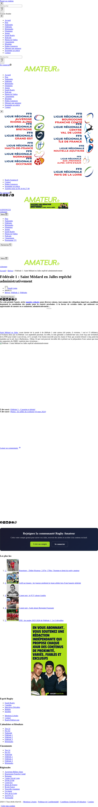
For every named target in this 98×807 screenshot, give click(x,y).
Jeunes (7, 229)
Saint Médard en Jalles (9, 332)
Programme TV (11, 240)
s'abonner (3, 212)
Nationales (9, 221)
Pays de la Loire (11, 793)
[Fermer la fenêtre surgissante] (1, 111)
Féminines (9, 227)
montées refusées (33, 302)
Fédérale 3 (9, 739)
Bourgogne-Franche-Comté (15, 774)
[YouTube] (12, 196)
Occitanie (8, 791)
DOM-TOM (9, 780)
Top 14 (7, 729)
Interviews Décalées (12, 707)
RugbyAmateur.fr (11, 180)
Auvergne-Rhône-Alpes (14, 772)
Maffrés (8, 709)
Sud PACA (9, 796)
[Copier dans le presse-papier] (15, 300)
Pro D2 (7, 731)
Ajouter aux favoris (7, 297)
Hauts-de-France (11, 785)
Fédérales (8, 223)
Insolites (8, 712)
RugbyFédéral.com (12, 720)
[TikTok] (10, 196)
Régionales (9, 225)
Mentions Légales (11, 716)
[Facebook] (1, 196)
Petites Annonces (11, 184)
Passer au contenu (7, 1)
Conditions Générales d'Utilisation (73, 802)
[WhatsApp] (10, 300)
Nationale (8, 733)
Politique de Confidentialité (48, 802)
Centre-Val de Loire (12, 778)
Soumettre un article (12, 186)
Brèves (10, 271)
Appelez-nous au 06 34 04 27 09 (17, 189)
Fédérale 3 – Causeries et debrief (23, 409)
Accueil (3, 271)
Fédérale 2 (9, 737)
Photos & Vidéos (11, 234)
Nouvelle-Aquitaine (12, 789)
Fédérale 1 (15, 293)
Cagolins (8, 705)
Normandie (9, 798)
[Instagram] (7, 196)
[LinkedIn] (7, 300)
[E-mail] (12, 300)
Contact (8, 182)
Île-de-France (10, 787)
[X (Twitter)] (4, 196)
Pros (6, 219)
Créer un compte (40, 544)
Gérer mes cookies (8, 806)
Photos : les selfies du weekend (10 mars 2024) (28, 412)
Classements (9, 238)
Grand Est (8, 783)
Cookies (91, 802)
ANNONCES (5, 210)
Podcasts (8, 236)
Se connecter (60, 544)
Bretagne (8, 776)
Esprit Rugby (10, 232)
